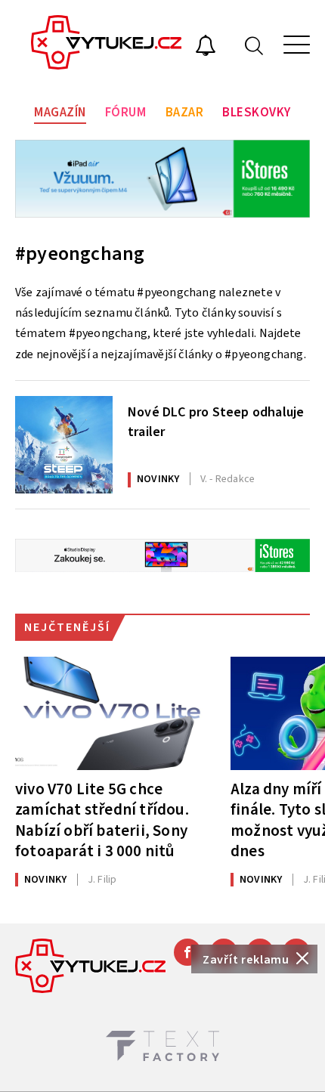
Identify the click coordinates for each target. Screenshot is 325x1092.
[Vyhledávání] (254, 45)
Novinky (158, 479)
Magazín (60, 113)
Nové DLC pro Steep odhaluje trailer (216, 422)
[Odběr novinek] (205, 47)
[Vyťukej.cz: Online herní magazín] (106, 44)
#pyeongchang (79, 254)
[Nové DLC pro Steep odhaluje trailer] (64, 444)
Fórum (126, 113)
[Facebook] (187, 952)
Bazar (185, 113)
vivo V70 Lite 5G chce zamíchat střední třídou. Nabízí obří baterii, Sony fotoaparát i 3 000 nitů (102, 820)
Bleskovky (256, 113)
